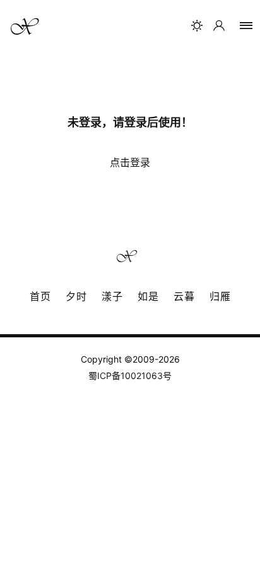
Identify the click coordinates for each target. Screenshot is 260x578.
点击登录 (130, 162)
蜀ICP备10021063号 (130, 375)
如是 (148, 296)
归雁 (220, 296)
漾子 (112, 296)
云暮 (184, 296)
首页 (40, 296)
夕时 (76, 296)
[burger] (246, 26)
